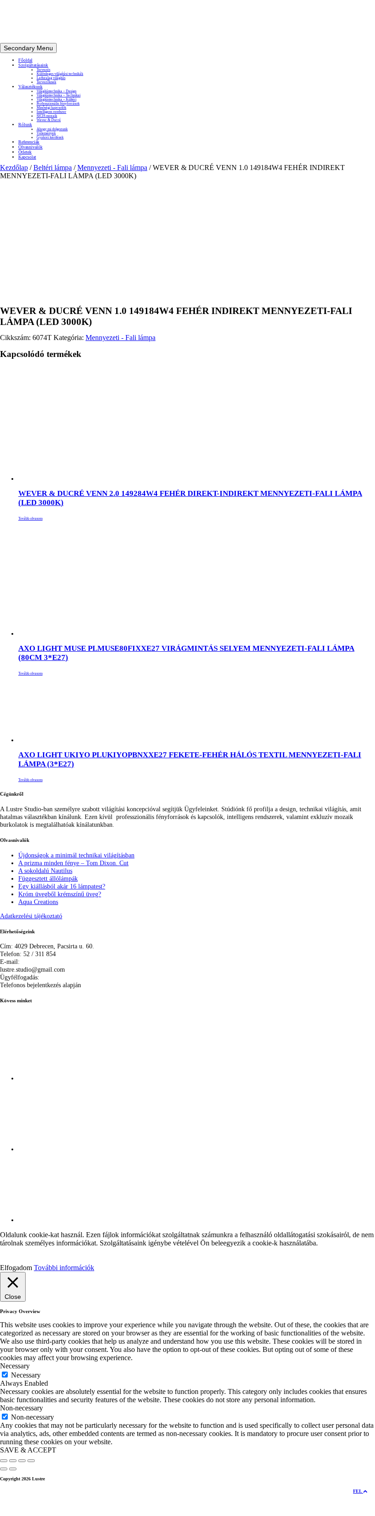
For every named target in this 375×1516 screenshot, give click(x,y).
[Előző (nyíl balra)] (3, 1469)
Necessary (26, 1375)
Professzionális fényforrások (58, 103)
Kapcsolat (27, 157)
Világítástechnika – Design (56, 91)
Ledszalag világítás (51, 78)
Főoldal (25, 60)
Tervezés (43, 70)
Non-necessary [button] (21, 1408)
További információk (64, 1267)
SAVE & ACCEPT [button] (28, 1450)
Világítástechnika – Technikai (58, 95)
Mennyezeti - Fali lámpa (112, 167)
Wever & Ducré (49, 120)
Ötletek (25, 151)
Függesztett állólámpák (48, 878)
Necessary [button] (15, 1366)
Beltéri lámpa (52, 167)
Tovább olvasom (30, 518)
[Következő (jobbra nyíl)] (12, 1469)
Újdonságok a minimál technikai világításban (76, 855)
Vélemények (46, 133)
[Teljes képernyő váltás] (12, 1460)
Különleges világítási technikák (60, 74)
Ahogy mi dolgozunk (52, 129)
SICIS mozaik (47, 116)
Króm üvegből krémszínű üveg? (59, 894)
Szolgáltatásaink (33, 65)
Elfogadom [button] (16, 1267)
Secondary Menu (28, 48)
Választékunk (30, 86)
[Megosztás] (22, 1460)
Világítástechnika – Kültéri (56, 99)
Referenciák (28, 141)
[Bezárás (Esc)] (31, 1460)
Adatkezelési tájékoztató (31, 916)
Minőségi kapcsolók (51, 108)
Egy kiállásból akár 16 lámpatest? (61, 886)
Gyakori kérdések (50, 137)
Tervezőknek (46, 82)
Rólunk (25, 124)
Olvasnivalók (30, 146)
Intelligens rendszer (51, 112)
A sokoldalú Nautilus (45, 870)
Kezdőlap (14, 167)
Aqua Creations (38, 901)
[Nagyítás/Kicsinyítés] (3, 1460)
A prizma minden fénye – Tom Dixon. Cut (73, 863)
